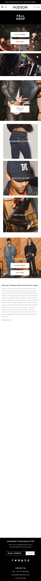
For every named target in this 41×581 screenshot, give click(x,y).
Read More (6, 320)
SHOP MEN (20, 272)
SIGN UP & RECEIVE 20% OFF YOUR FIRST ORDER (20, 2)
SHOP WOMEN (20, 265)
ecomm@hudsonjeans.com (20, 575)
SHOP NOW (20, 38)
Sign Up (30, 553)
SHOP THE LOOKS (20, 109)
